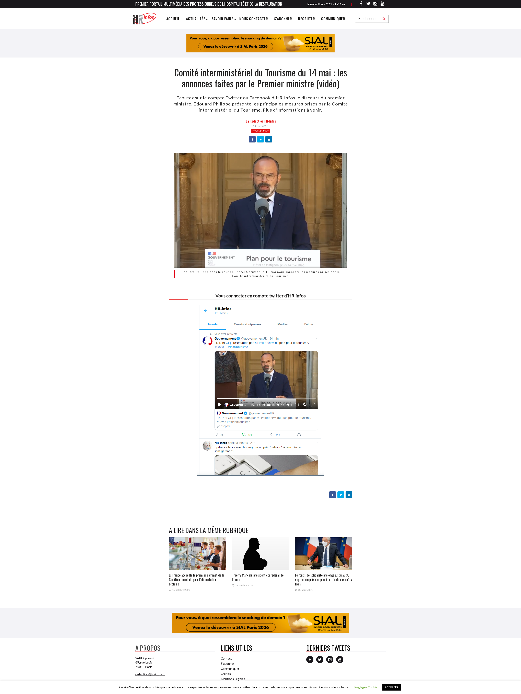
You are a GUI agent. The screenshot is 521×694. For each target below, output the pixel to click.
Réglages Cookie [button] (365, 687)
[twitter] (260, 139)
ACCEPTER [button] (391, 687)
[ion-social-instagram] (375, 4)
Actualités (196, 18)
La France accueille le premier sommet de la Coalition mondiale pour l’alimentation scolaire (196, 579)
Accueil (173, 18)
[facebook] (252, 139)
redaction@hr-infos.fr (150, 674)
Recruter (306, 18)
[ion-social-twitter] (368, 4)
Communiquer (333, 18)
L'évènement (261, 131)
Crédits (226, 674)
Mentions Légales (233, 679)
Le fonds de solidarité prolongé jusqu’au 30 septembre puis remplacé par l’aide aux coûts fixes (323, 579)
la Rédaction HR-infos (261, 121)
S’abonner (283, 18)
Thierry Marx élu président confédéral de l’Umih (257, 577)
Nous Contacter (253, 18)
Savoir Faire (222, 18)
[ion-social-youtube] (383, 4)
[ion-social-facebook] (361, 4)
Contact (226, 658)
